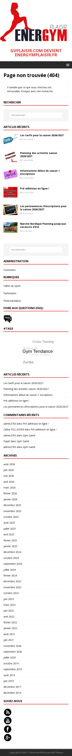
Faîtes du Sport (12, 286)
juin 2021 (8, 640)
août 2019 (9, 675)
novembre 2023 (12, 587)
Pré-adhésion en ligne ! (34, 188)
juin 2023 (8, 599)
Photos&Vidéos (12, 300)
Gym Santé (29, 435)
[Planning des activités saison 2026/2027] (10, 159)
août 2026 (9, 464)
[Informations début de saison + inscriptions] (10, 177)
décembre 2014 (12, 692)
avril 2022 (8, 616)
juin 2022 (8, 610)
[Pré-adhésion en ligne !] (10, 195)
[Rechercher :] (36, 115)
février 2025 (10, 540)
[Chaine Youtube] (7, 722)
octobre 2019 (11, 663)
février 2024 (10, 575)
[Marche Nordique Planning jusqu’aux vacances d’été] (10, 230)
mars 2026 (9, 487)
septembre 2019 (12, 669)
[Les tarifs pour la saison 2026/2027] (10, 142)
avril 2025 (8, 534)
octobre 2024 (11, 558)
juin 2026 (8, 470)
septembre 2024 (12, 563)
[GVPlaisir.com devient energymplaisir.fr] (36, 42)
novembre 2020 (12, 646)
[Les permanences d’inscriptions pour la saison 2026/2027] (10, 213)
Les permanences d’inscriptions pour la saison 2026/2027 (43, 207)
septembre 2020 (12, 651)
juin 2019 (8, 681)
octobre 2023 (11, 593)
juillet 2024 (9, 569)
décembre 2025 (12, 505)
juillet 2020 (9, 657)
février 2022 (10, 622)
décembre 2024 (12, 552)
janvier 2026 (10, 499)
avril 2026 (8, 481)
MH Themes (57, 752)
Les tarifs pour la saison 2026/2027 (42, 135)
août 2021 (9, 634)
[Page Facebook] (7, 731)
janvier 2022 (10, 628)
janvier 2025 (10, 546)
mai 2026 (8, 475)
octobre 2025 (11, 517)
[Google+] (7, 739)
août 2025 (9, 522)
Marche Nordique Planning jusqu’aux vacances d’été (43, 225)
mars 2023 (9, 604)
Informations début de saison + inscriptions (40, 172)
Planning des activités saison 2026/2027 (38, 154)
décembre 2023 (12, 581)
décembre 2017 (12, 686)
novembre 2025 (12, 511)
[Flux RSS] (7, 714)
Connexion (9, 270)
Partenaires (9, 293)
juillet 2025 (9, 528)
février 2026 (10, 493)
